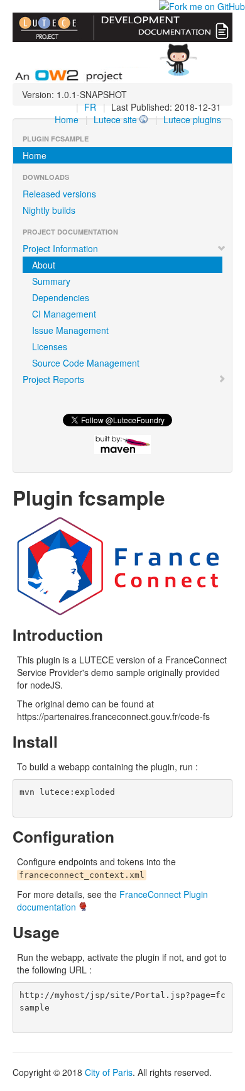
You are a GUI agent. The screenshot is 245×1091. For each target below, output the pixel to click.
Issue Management (70, 330)
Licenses (49, 346)
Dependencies (60, 297)
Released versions (59, 193)
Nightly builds (49, 210)
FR (90, 107)
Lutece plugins (192, 119)
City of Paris (109, 1072)
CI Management (64, 313)
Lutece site (115, 119)
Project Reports (53, 379)
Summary (51, 281)
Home (67, 119)
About (43, 264)
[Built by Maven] (122, 444)
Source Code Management (85, 363)
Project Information (60, 248)
